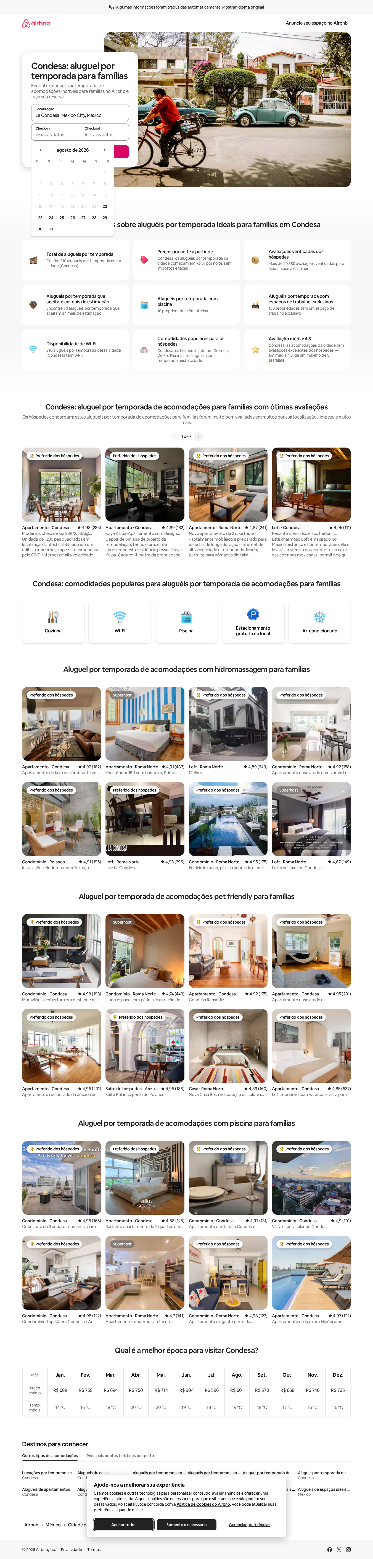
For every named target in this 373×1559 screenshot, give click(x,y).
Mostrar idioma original (243, 7)
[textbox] (56, 134)
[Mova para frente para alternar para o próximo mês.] (104, 150)
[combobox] (80, 115)
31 (51, 229)
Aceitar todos (123, 1524)
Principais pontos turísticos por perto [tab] (120, 1455)
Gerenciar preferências (249, 1524)
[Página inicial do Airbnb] (36, 23)
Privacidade (71, 1549)
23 (40, 217)
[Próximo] (198, 436)
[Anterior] (174, 436)
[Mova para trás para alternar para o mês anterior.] (41, 150)
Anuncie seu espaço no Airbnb (317, 23)
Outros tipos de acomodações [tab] (50, 1455)
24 (51, 217)
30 (40, 229)
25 (62, 217)
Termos (94, 1549)
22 (105, 206)
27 (83, 217)
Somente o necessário (186, 1524)
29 (105, 217)
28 (94, 217)
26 (72, 217)
